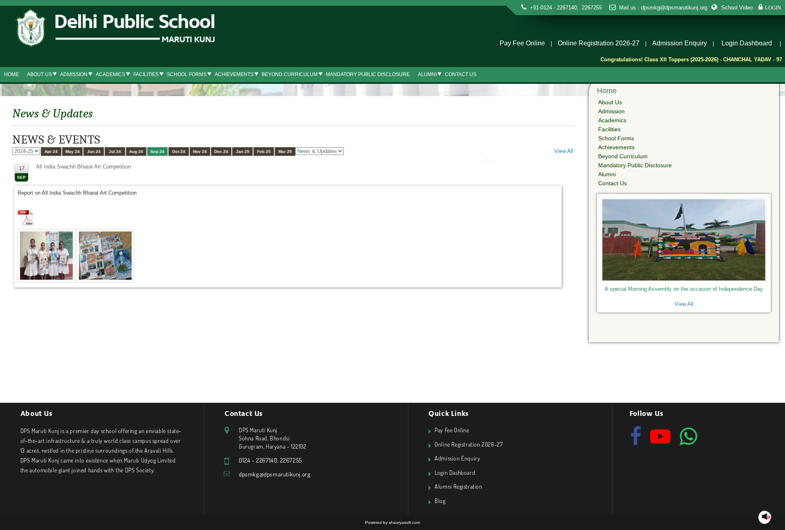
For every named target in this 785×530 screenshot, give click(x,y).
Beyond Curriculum (290, 74)
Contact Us (460, 74)
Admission (73, 74)
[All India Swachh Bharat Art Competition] (47, 256)
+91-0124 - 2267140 (553, 7)
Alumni (427, 74)
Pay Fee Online (522, 43)
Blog (440, 500)
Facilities (146, 74)
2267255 (591, 7)
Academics (110, 74)
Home (11, 74)
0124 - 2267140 (258, 460)
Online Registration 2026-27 (598, 43)
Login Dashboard (747, 43)
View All (563, 151)
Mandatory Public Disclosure (368, 74)
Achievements (234, 74)
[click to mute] (766, 516)
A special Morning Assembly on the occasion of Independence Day (684, 289)
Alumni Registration (458, 486)
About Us (39, 74)
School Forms (186, 74)
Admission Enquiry (679, 43)
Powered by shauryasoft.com (392, 522)
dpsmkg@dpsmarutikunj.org (674, 7)
